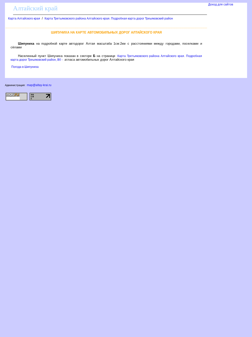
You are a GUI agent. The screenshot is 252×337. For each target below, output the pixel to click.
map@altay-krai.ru (39, 85)
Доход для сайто (220, 4)
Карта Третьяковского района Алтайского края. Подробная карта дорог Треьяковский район (109, 18)
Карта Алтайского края (24, 18)
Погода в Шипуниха (25, 67)
